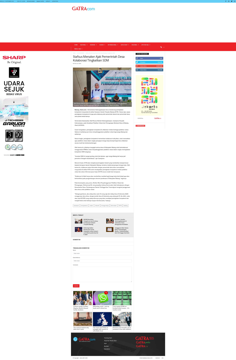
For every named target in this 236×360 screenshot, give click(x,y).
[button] (161, 47)
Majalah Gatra (40, 1)
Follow (160, 62)
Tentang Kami (108, 338)
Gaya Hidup (124, 44)
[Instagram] (229, 1)
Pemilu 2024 (77, 49)
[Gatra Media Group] (145, 338)
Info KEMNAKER (80, 53)
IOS (162, 358)
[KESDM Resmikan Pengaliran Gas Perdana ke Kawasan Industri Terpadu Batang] (78, 221)
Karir (105, 343)
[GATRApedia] (144, 342)
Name (74, 250)
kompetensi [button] (84, 205)
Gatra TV (48, 1)
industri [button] (97, 205)
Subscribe (159, 66)
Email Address (76, 257)
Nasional (83, 44)
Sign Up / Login (21, 1)
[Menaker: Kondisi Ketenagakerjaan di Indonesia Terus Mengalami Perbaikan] (110, 221)
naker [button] (91, 205)
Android (158, 358)
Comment (75, 265)
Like (161, 58)
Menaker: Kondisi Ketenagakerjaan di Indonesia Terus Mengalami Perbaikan (121, 222)
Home (76, 44)
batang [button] (126, 205)
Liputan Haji (145, 44)
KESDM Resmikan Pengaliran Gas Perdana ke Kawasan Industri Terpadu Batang (91, 222)
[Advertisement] (118, 28)
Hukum (101, 44)
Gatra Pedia (55, 1)
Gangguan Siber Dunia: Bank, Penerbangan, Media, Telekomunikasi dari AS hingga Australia (122, 230)
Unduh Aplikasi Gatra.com (146, 358)
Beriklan (106, 346)
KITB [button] (120, 205)
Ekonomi (92, 44)
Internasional (112, 44)
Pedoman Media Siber (110, 340)
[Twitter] (232, 1)
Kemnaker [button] (114, 205)
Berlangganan (31, 1)
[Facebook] (226, 1)
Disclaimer (107, 349)
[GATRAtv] (144, 346)
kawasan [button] (76, 205)
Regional (134, 44)
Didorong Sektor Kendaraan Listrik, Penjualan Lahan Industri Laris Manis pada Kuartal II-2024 (91, 231)
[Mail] (235, 1)
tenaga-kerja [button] (105, 205)
